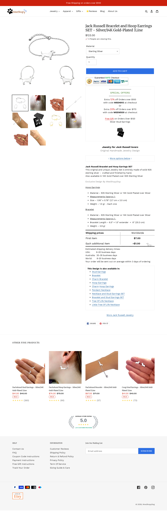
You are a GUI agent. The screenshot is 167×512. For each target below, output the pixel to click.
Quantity (90, 57)
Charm (95, 286)
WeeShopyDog (149, 504)
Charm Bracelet (100, 279)
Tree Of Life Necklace (103, 301)
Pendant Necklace (101, 290)
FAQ (14, 452)
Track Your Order (21, 468)
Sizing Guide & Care (60, 468)
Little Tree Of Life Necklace (106, 304)
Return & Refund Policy (62, 456)
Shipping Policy (57, 452)
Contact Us (18, 449)
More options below (120, 158)
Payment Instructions (23, 460)
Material (90, 46)
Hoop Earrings (99, 282)
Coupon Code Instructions (25, 456)
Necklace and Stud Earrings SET (108, 293)
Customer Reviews (59, 449)
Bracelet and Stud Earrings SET (108, 297)
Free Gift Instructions (23, 464)
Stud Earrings (99, 271)
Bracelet (96, 275)
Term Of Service (58, 464)
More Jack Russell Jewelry (120, 315)
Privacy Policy (57, 460)
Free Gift (109, 118)
